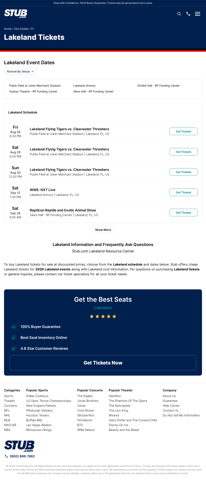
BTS (80, 425)
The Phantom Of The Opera (128, 401)
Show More (103, 229)
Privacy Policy (133, 465)
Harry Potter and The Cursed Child (133, 420)
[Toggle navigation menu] (197, 13)
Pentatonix (84, 420)
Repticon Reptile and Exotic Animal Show (63, 210)
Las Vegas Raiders (39, 425)
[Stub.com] (15, 13)
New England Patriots (41, 406)
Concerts (10, 406)
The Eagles (85, 396)
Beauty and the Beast (124, 430)
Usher (81, 406)
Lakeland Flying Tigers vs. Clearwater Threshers (69, 129)
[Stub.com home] (19, 446)
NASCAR (10, 425)
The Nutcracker (119, 406)
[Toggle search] (179, 13)
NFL (7, 410)
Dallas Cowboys (37, 396)
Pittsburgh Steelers (39, 410)
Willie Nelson (86, 430)
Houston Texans (37, 415)
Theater (9, 401)
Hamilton (115, 396)
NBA (7, 430)
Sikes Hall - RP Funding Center (93, 91)
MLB (7, 420)
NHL (7, 415)
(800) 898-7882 (22, 456)
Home (7, 28)
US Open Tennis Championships (48, 401)
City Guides (21, 28)
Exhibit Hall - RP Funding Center (159, 85)
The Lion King (118, 410)
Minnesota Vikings (39, 430)
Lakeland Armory (84, 85)
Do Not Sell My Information (181, 415)
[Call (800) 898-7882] (188, 13)
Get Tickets (183, 131)
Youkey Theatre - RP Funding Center (33, 91)
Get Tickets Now (103, 363)
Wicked (114, 415)
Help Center (171, 406)
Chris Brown (85, 410)
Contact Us (170, 410)
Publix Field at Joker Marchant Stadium (35, 85)
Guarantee (170, 401)
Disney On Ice (118, 425)
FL (32, 28)
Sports (8, 396)
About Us (169, 396)
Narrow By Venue (18, 71)
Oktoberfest (85, 415)
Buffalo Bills (34, 420)
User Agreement (110, 465)
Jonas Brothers (88, 401)
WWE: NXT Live (42, 190)
